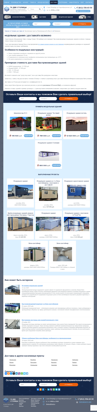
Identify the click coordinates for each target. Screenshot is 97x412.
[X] (14, 373)
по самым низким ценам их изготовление (51, 44)
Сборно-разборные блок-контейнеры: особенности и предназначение (46, 338)
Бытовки (21, 400)
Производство (16, 2)
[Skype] (24, 373)
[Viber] (19, 373)
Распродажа (63, 2)
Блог (82, 2)
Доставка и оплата (36, 398)
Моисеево (12, 365)
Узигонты (74, 365)
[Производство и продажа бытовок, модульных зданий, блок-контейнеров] (6, 400)
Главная (6, 2)
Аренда (21, 406)
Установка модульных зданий (32, 286)
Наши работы (35, 401)
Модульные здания (22, 402)
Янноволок (54, 360)
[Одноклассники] (8, 373)
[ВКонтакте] (6, 373)
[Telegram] (27, 373)
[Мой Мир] (11, 373)
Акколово (54, 365)
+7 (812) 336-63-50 (84, 7)
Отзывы (33, 404)
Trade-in (33, 2)
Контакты (89, 2)
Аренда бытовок (43, 2)
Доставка (54, 2)
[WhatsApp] (22, 373)
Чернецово (12, 360)
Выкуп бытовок (35, 400)
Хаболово (75, 360)
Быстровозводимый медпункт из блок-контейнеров (40, 304)
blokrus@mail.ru (50, 404)
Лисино (11, 362)
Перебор (33, 360)
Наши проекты (74, 2)
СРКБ (20, 404)
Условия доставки (17, 31)
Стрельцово (33, 365)
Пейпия (74, 362)
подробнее (28, 135)
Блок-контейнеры (24, 398)
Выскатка (53, 362)
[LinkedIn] (16, 373)
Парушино (33, 362)
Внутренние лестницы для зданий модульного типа (40, 320)
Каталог (25, 2)
